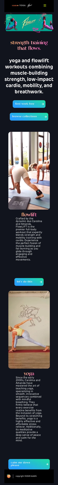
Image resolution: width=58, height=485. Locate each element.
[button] (45, 5)
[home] (21, 5)
